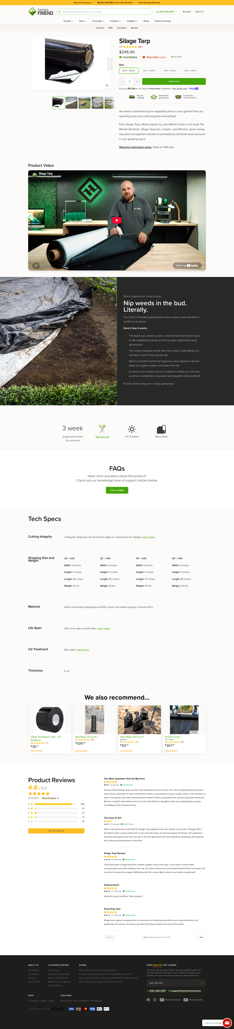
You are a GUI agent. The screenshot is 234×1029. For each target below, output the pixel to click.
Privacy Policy (54, 985)
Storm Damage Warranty (149, 2)
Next (202, 937)
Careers (31, 977)
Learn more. (148, 537)
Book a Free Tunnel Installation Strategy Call (81, 1000)
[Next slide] (110, 64)
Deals (146, 21)
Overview (100, 27)
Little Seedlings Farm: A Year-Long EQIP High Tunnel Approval (108, 977)
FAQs (110, 27)
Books (44, 1000)
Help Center (54, 970)
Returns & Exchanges (58, 977)
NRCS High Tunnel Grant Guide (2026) (97, 970)
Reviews (134, 27)
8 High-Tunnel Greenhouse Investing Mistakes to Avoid (105, 974)
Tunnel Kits (33, 1000)
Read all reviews (49, 798)
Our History (33, 974)
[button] (199, 12)
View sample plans (180, 88)
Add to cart (174, 81)
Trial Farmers (34, 981)
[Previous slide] (33, 64)
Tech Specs (122, 27)
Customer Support (58, 965)
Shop (31, 995)
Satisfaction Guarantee (59, 974)
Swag (51, 1000)
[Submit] (60, 12)
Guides (82, 965)
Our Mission (33, 970)
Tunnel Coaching (163, 21)
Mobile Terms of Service (59, 981)
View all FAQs (117, 490)
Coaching (66, 995)
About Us (33, 965)
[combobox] (104, 12)
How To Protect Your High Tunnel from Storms (100, 981)
